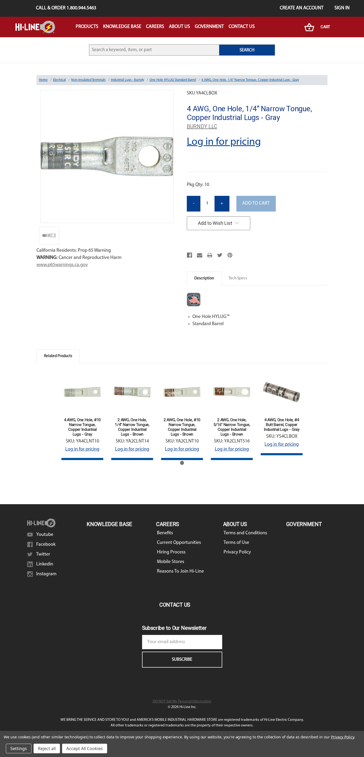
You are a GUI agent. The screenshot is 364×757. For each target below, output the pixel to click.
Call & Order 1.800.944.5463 (66, 8)
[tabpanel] (82, 415)
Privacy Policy (237, 552)
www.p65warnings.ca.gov (62, 265)
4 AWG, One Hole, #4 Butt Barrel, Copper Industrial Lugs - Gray (281, 424)
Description (204, 278)
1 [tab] (182, 463)
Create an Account (301, 8)
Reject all (47, 748)
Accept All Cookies (84, 748)
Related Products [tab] (58, 356)
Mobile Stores (170, 562)
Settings (18, 748)
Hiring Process (171, 552)
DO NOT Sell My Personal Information (182, 702)
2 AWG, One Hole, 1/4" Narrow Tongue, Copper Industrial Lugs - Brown (132, 427)
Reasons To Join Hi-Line (180, 571)
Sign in (342, 8)
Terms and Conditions (245, 533)
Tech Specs (238, 278)
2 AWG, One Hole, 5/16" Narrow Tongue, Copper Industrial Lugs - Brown (231, 427)
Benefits (165, 533)
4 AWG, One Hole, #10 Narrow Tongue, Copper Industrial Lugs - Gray (82, 427)
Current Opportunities (179, 542)
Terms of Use (236, 542)
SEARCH (247, 50)
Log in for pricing (224, 142)
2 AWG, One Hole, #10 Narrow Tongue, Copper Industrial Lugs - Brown (182, 427)
